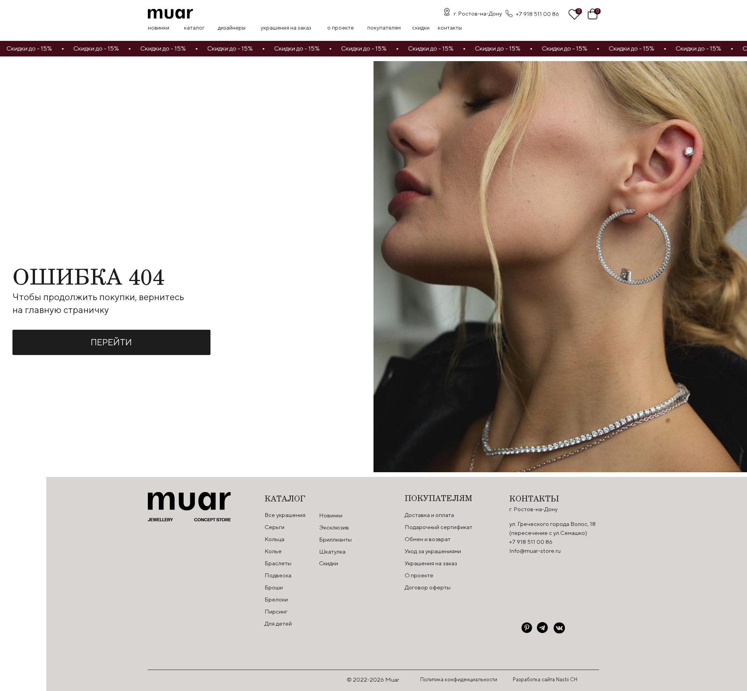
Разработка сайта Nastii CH (545, 679)
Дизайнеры (231, 28)
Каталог (194, 28)
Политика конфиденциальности (458, 679)
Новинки (158, 28)
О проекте (340, 28)
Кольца (274, 539)
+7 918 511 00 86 (537, 14)
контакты (450, 28)
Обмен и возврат (428, 539)
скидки (421, 28)
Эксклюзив (334, 527)
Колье (273, 551)
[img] (170, 14)
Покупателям (384, 28)
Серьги (274, 527)
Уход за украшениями (433, 551)
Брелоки (276, 599)
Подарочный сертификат (438, 527)
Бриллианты (335, 539)
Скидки (328, 563)
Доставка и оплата (429, 515)
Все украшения (285, 515)
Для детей (278, 623)
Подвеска (278, 575)
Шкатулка (332, 551)
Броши (274, 587)
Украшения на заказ (286, 28)
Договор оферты (428, 587)
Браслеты (278, 563)
